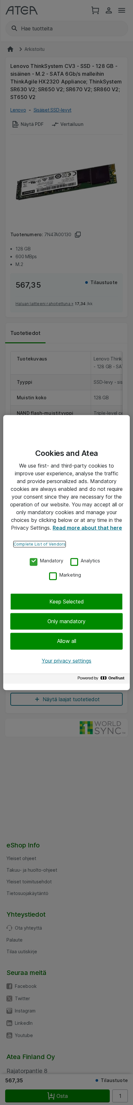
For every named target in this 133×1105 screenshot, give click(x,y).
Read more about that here (87, 527)
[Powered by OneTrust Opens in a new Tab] (102, 680)
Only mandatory (66, 621)
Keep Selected (66, 601)
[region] (66, 552)
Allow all (66, 641)
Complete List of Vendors (40, 543)
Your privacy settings (66, 660)
